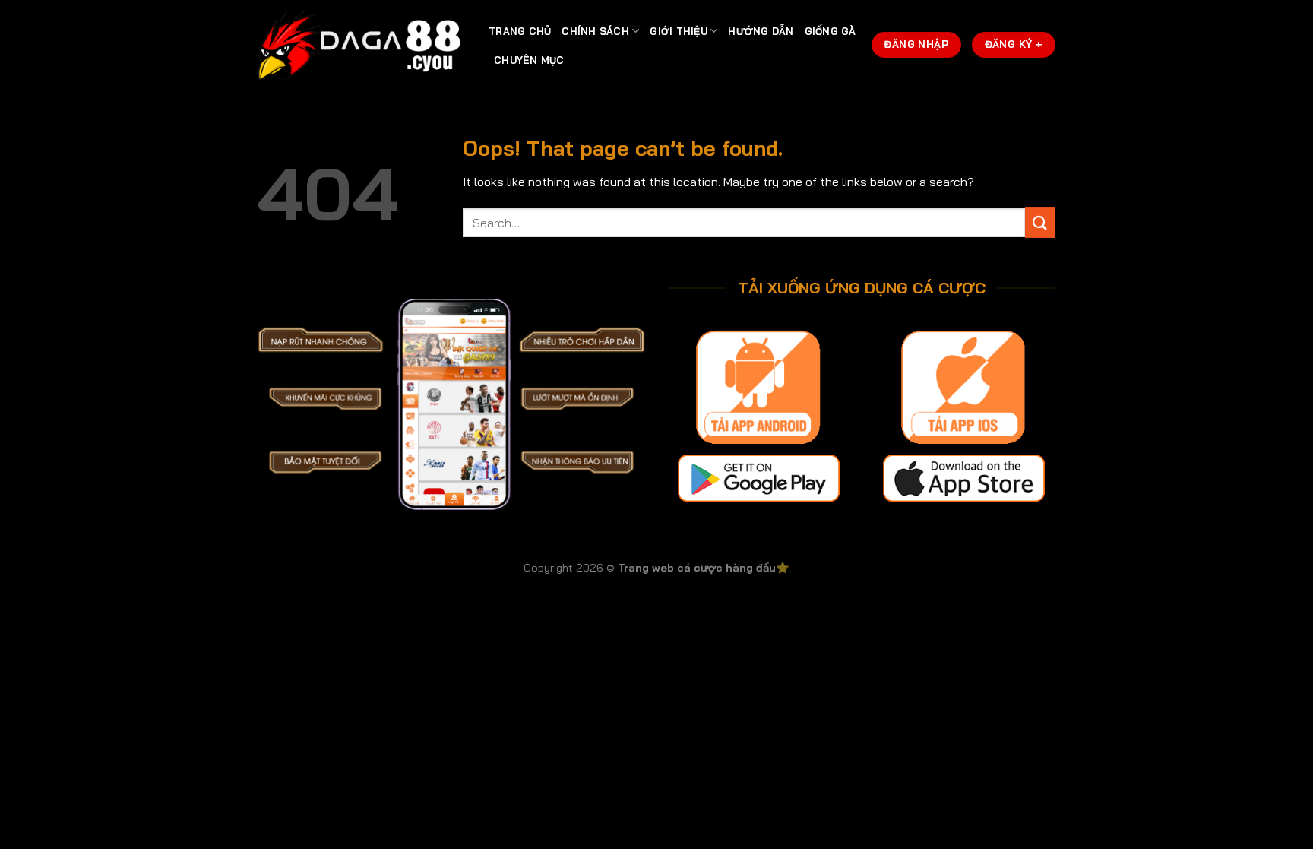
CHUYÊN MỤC (529, 60)
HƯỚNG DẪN (760, 31)
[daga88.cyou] (362, 45)
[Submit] (1040, 222)
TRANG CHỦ (520, 31)
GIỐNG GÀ (830, 31)
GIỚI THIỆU (678, 31)
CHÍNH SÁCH (595, 31)
